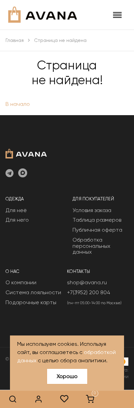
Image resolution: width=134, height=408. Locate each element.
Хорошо (67, 376)
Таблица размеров (96, 220)
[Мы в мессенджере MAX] (22, 173)
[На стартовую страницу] (26, 153)
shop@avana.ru (87, 282)
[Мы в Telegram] (9, 173)
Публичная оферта (97, 230)
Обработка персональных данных (91, 245)
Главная (14, 40)
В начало (17, 104)
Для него (17, 220)
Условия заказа (91, 210)
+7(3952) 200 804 (88, 292)
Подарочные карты (30, 302)
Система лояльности (33, 292)
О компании (20, 282)
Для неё (16, 210)
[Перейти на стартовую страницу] (42, 15)
